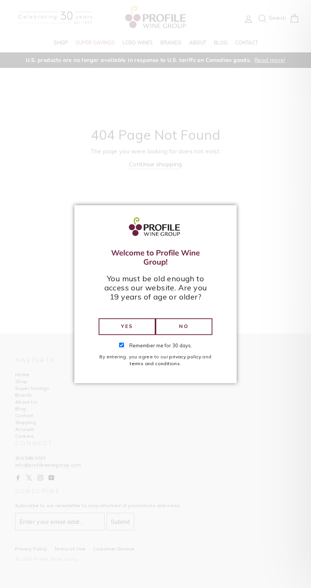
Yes (127, 326)
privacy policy (185, 356)
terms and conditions (155, 363)
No (183, 326)
